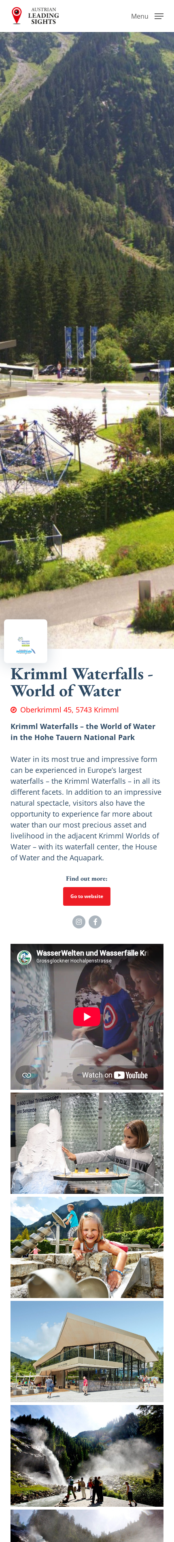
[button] (147, 15)
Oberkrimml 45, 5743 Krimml (69, 709)
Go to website (86, 896)
